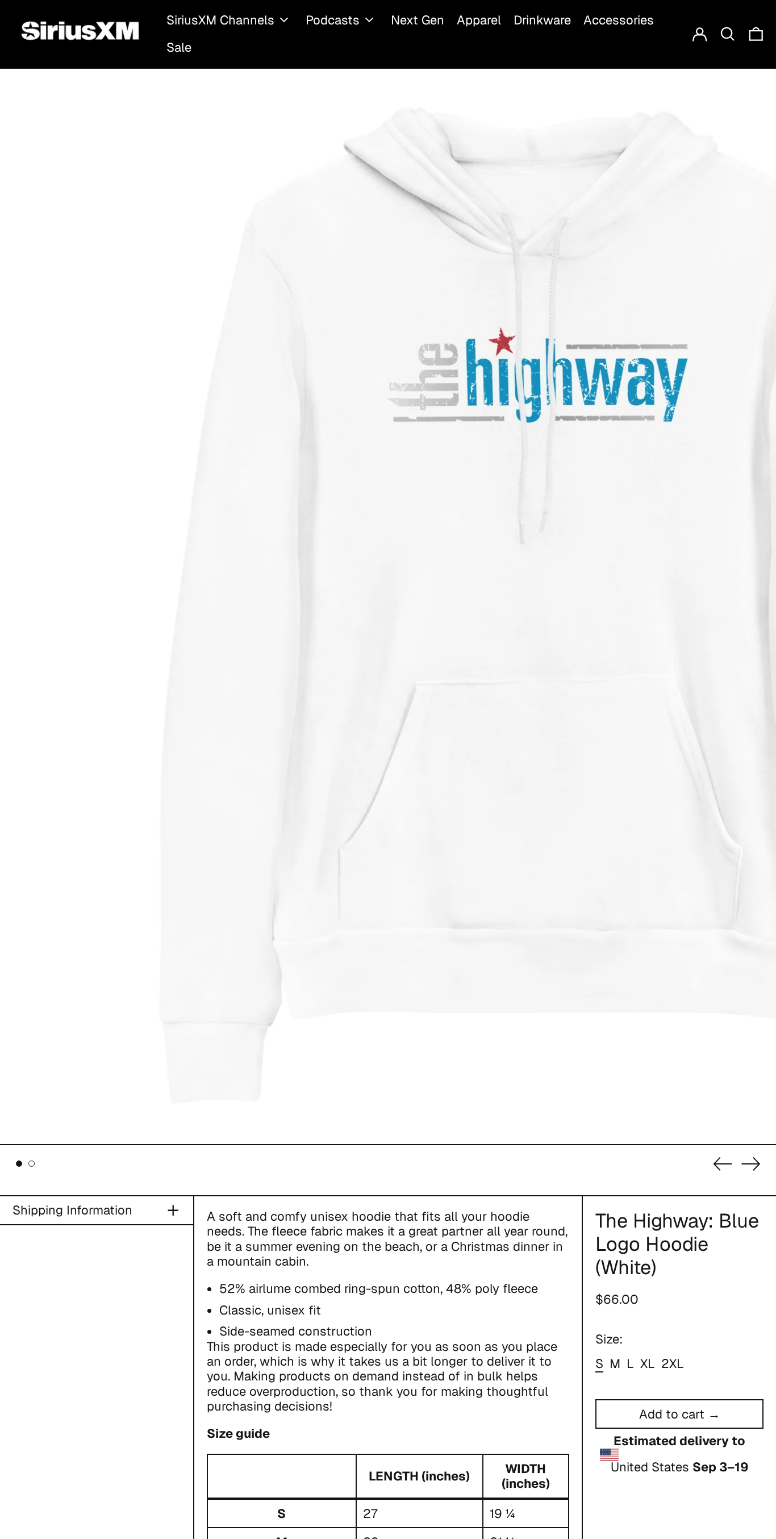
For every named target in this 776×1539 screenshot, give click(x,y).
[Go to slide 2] (31, 1164)
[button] (728, 33)
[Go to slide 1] (19, 1164)
